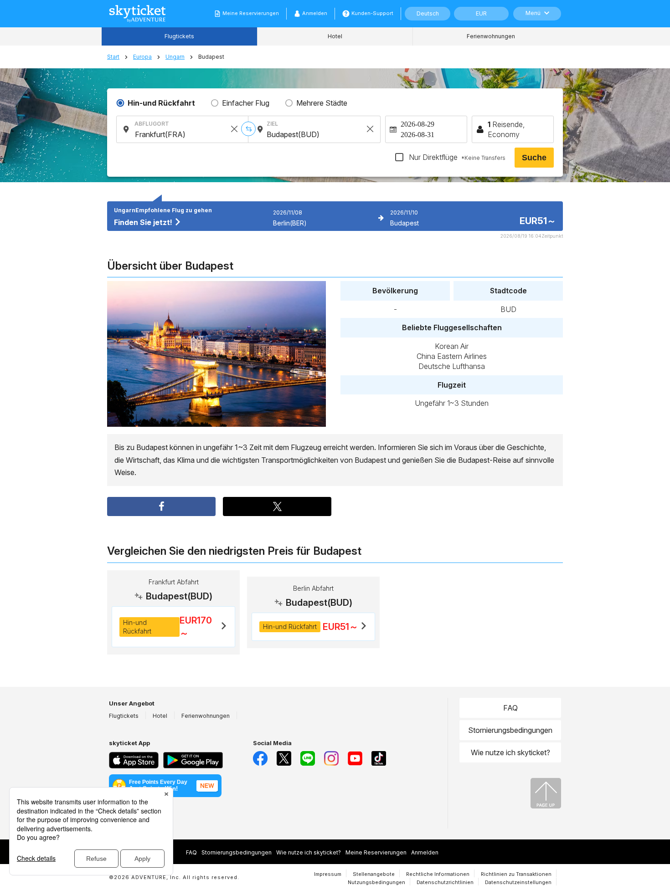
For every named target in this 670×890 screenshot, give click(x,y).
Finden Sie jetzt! (144, 222)
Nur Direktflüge (456, 157)
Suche (534, 157)
